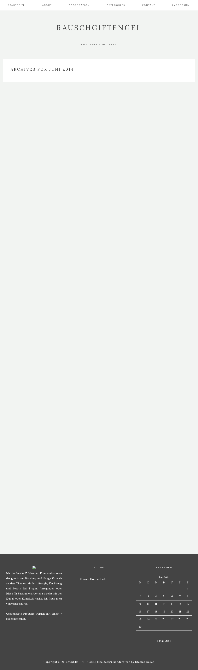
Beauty (33, 281)
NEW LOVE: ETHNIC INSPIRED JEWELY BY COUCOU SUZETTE (33, 107)
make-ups (33, 465)
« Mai (160, 641)
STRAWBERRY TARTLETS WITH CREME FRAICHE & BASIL (33, 184)
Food (33, 171)
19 (164, 611)
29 (187, 619)
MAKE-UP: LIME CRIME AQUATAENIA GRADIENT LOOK (33, 478)
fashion (32, 208)
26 (163, 619)
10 (148, 604)
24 (148, 619)
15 (188, 604)
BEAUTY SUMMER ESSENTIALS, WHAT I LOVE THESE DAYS (33, 368)
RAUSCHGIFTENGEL (99, 27)
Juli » (168, 641)
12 (164, 604)
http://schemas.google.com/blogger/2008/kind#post (50, 94)
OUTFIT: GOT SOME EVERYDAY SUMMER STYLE (33, 441)
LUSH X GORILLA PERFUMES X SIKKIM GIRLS (33, 294)
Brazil (33, 244)
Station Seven (144, 662)
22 (187, 611)
